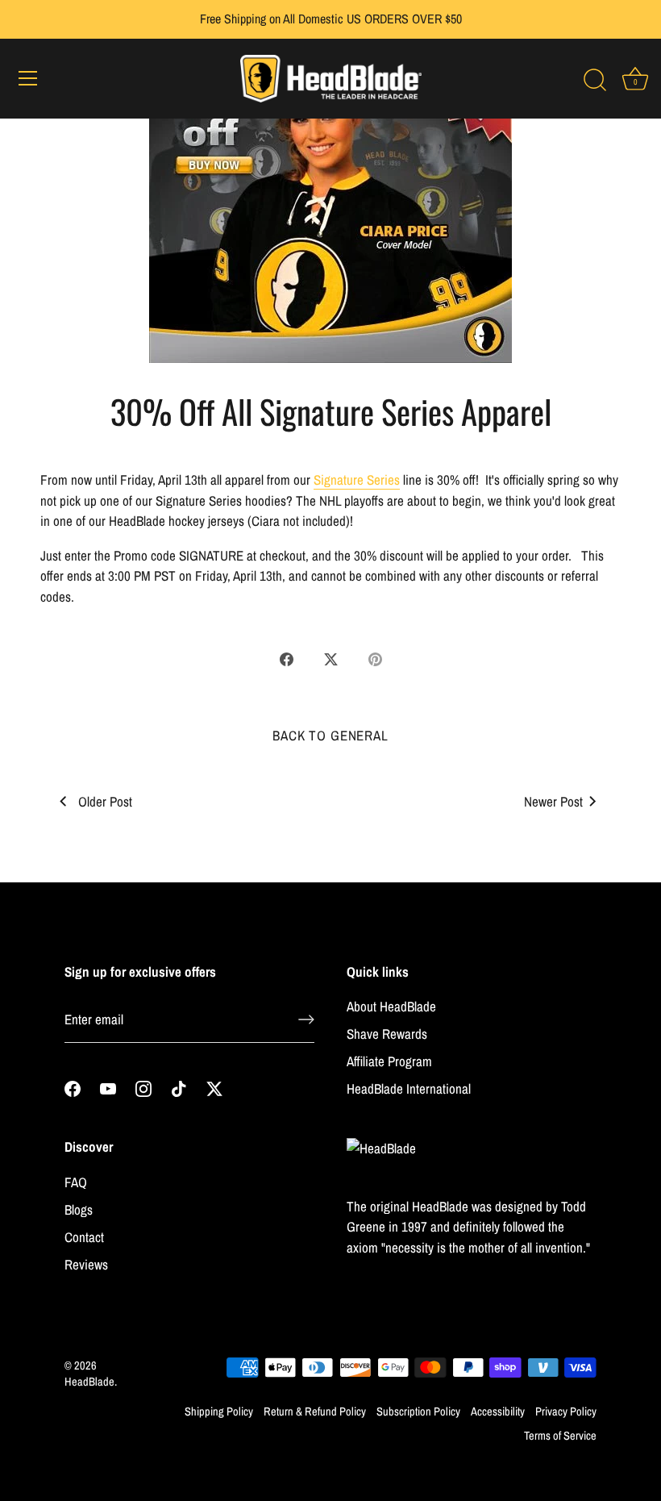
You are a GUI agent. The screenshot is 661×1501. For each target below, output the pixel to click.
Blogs (78, 1209)
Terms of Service (560, 1436)
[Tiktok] (179, 1087)
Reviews (86, 1264)
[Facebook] (72, 1087)
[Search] (595, 80)
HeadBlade (89, 1382)
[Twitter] (214, 1087)
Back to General (330, 735)
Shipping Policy (219, 1411)
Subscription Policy (418, 1411)
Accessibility (498, 1411)
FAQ (75, 1182)
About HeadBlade (391, 1006)
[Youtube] (108, 1087)
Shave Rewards (387, 1033)
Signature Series (357, 479)
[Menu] (28, 78)
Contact (84, 1237)
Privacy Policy (566, 1411)
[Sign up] (306, 1019)
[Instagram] (143, 1087)
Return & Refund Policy (315, 1411)
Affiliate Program (389, 1061)
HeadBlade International (409, 1088)
